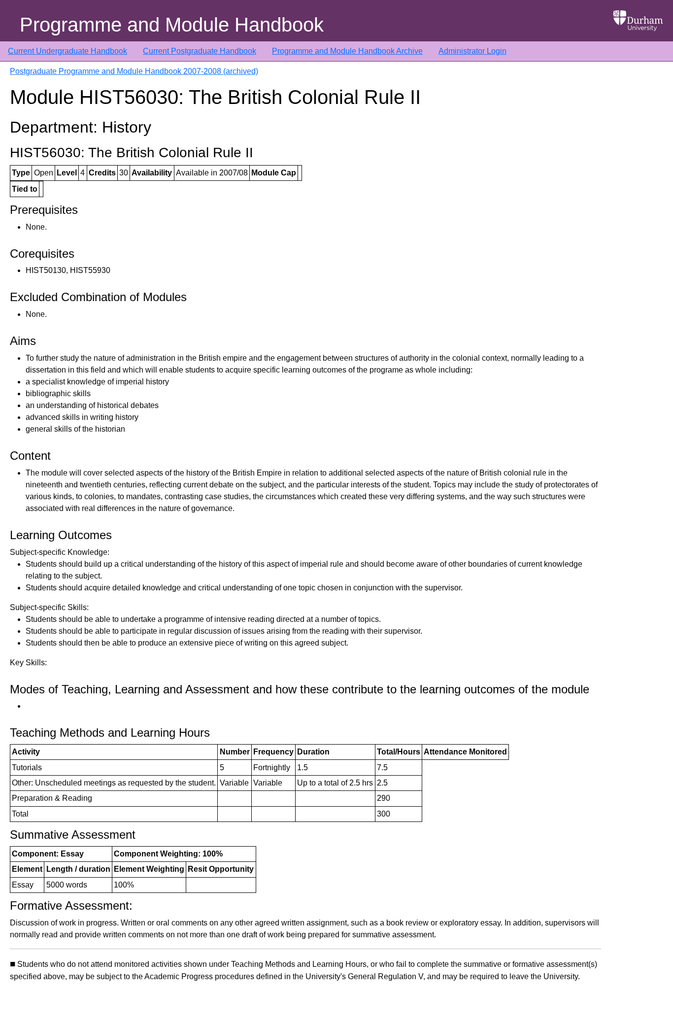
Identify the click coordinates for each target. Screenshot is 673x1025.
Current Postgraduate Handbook (199, 51)
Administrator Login (472, 51)
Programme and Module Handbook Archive (347, 51)
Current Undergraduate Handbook (67, 51)
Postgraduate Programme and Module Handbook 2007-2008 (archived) (134, 71)
